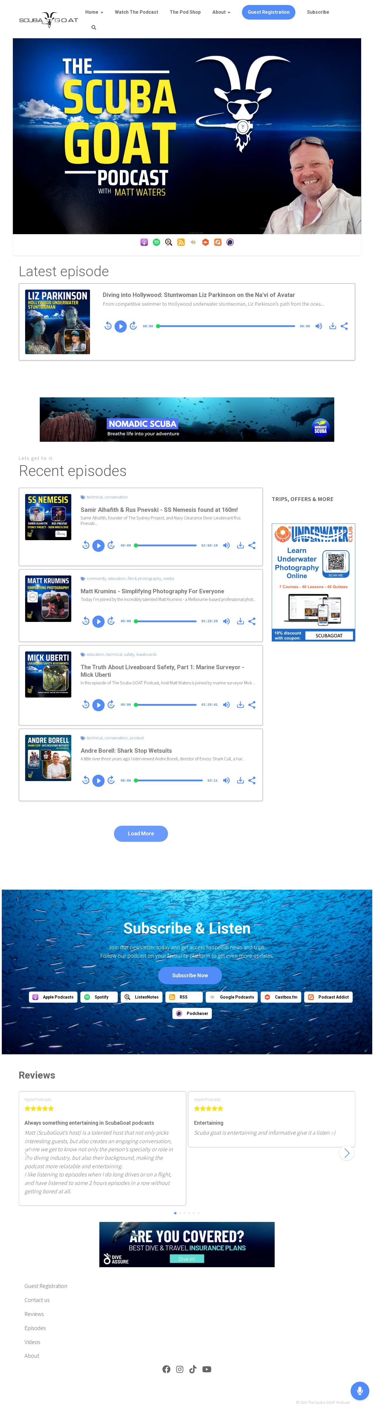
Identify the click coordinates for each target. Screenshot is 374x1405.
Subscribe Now (190, 975)
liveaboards (146, 654)
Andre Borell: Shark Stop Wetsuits (126, 750)
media (168, 578)
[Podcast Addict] (217, 243)
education (117, 578)
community (96, 578)
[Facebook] (166, 1370)
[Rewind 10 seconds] (108, 325)
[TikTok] (193, 1370)
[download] (332, 325)
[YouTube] (207, 1370)
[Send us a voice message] (360, 1391)
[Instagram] (179, 1370)
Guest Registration (269, 12)
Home (91, 12)
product (137, 737)
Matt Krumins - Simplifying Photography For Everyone (152, 591)
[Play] (120, 326)
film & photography (144, 578)
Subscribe (318, 12)
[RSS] (181, 243)
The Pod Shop (185, 12)
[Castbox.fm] (205, 243)
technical (95, 497)
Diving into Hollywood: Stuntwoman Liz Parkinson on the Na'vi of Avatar (199, 294)
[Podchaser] (230, 243)
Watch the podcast (136, 12)
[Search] (90, 28)
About (219, 12)
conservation (116, 497)
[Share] (344, 325)
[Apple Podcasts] (144, 243)
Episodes (35, 1327)
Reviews (34, 1313)
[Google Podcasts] (193, 243)
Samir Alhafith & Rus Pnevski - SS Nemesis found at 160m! (159, 509)
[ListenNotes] (168, 243)
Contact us (37, 1299)
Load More (141, 833)
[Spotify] (156, 243)
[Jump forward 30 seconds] (133, 325)
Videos (32, 1341)
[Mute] (318, 326)
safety (129, 654)
